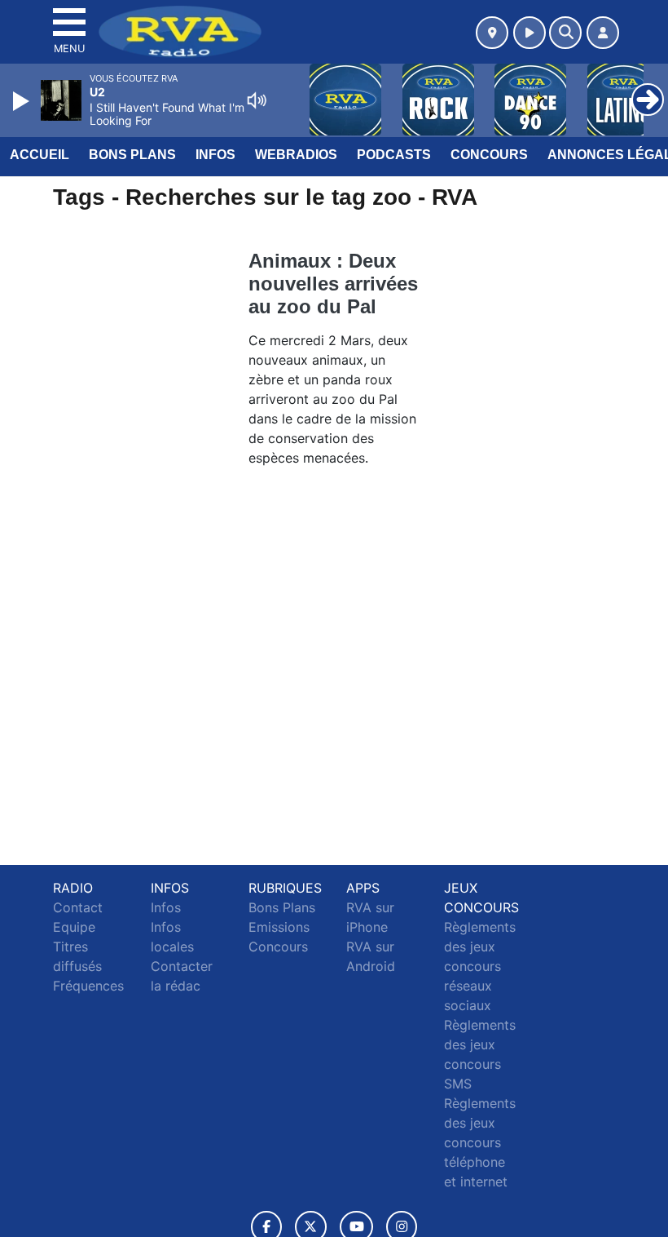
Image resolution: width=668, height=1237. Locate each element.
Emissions (279, 927)
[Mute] (256, 100)
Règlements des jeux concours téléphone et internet (480, 1142)
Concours (489, 155)
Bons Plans (132, 155)
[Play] (23, 101)
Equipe (74, 927)
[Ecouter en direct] (529, 32)
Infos (215, 155)
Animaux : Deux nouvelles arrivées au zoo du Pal (333, 283)
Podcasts (394, 155)
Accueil (39, 155)
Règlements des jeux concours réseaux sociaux (480, 966)
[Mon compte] (603, 32)
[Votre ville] (492, 32)
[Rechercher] (565, 32)
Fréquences (88, 986)
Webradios (296, 155)
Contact (78, 907)
